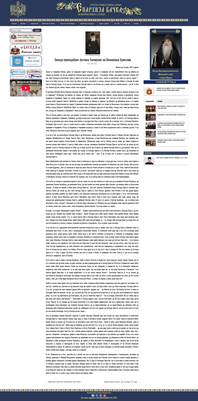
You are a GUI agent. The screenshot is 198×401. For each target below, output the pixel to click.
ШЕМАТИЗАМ (34, 23)
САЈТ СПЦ (117, 23)
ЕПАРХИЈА (23, 23)
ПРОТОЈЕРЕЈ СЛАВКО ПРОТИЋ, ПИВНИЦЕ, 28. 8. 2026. (172, 158)
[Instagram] (100, 395)
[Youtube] (104, 395)
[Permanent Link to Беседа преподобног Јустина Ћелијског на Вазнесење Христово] (93, 44)
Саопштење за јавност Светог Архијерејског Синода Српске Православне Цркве (171, 89)
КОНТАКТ (136, 23)
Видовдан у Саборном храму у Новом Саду (172, 115)
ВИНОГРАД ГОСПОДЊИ (87, 23)
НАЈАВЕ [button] (160, 101)
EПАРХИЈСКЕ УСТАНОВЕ (48, 23)
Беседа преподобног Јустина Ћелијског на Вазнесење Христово (93, 59)
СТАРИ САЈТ (126, 23)
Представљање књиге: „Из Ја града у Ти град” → (122, 381)
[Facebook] (96, 395)
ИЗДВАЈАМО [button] (150, 101)
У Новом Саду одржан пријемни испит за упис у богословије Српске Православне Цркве (171, 125)
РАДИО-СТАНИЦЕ (104, 23)
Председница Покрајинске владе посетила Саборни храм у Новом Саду (172, 133)
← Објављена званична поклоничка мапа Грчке (63, 381)
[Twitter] (92, 395)
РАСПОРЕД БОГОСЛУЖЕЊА (67, 23)
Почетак (14, 23)
